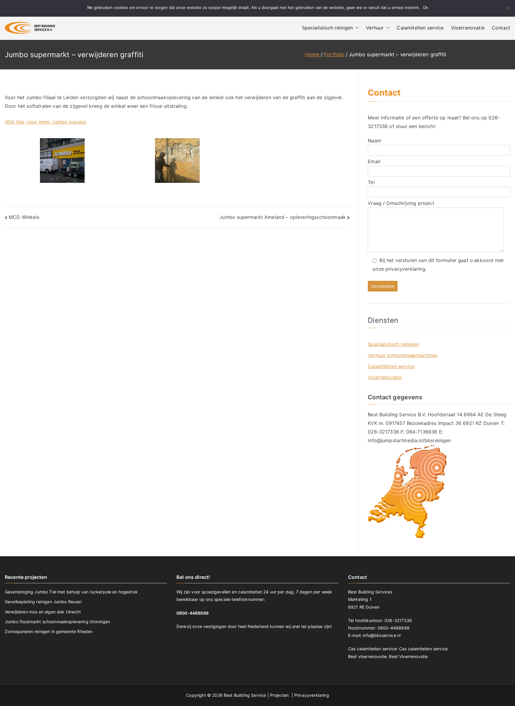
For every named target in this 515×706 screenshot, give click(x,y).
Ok (425, 7)
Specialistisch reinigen (327, 28)
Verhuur (375, 28)
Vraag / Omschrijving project (401, 203)
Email (374, 161)
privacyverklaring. (405, 269)
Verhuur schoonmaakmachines (403, 355)
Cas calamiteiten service (423, 648)
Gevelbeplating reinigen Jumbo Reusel (43, 601)
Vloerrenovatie (468, 28)
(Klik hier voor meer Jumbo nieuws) (45, 122)
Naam (374, 141)
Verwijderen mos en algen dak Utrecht (43, 611)
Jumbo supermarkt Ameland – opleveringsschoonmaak (282, 217)
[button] (356, 28)
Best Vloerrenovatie (408, 656)
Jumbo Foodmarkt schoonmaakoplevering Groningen (57, 621)
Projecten (280, 695)
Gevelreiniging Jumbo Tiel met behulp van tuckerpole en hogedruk (71, 591)
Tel (371, 182)
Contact (501, 28)
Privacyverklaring (311, 695)
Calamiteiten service (420, 28)
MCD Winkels (24, 217)
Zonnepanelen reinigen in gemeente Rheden (48, 631)
